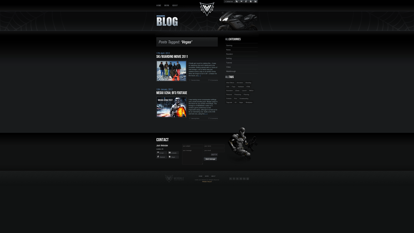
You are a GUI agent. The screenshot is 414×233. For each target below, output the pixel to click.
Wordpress (249, 102)
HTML (248, 87)
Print (235, 98)
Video (198, 80)
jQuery (237, 90)
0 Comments (214, 80)
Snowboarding (244, 98)
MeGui (251, 90)
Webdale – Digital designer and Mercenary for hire (207, 10)
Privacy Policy (207, 181)
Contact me (229, 1)
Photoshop (237, 94)
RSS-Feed (237, 1)
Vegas (241, 102)
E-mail (241, 1)
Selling (229, 58)
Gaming (193, 118)
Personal (229, 94)
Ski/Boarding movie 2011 (172, 56)
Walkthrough (231, 71)
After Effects (230, 83)
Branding (248, 83)
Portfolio (228, 98)
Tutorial (229, 62)
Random (193, 80)
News (228, 49)
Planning (246, 94)
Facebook (246, 1)
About (175, 5)
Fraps (233, 87)
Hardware (241, 87)
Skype (250, 1)
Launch (244, 90)
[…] (199, 75)
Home (158, 5)
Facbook (162, 157)
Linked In (255, 1)
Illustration (229, 90)
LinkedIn (173, 153)
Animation (240, 83)
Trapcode (229, 102)
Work (166, 5)
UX (236, 102)
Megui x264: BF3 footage (171, 93)
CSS (227, 87)
